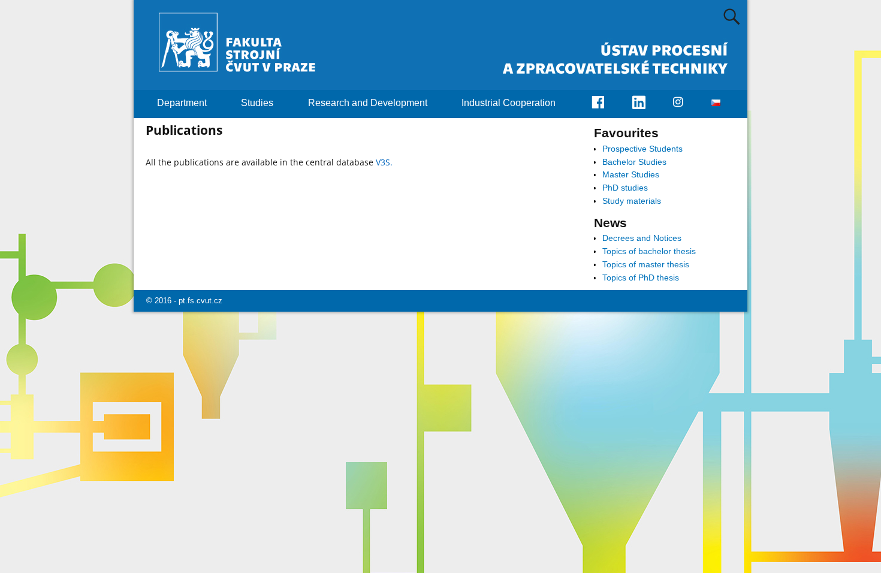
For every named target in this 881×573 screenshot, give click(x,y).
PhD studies (625, 187)
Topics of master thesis (645, 264)
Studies (257, 103)
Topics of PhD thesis (640, 277)
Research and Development (367, 103)
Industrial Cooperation (508, 103)
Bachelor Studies (634, 162)
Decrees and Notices (641, 238)
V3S (383, 162)
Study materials (631, 201)
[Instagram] (685, 103)
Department (182, 103)
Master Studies (630, 174)
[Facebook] (604, 104)
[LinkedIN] (646, 104)
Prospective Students (642, 148)
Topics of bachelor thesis (649, 251)
